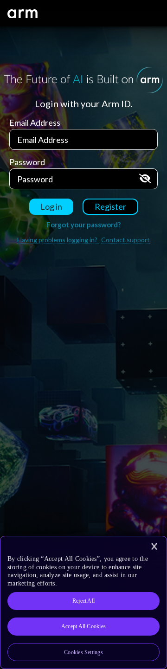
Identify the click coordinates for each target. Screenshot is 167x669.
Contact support (125, 240)
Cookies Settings (83, 652)
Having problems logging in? (58, 240)
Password (27, 162)
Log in (51, 206)
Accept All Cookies (83, 626)
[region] (83, 602)
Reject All (83, 601)
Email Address (34, 122)
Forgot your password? (83, 224)
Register (110, 206)
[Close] (154, 546)
